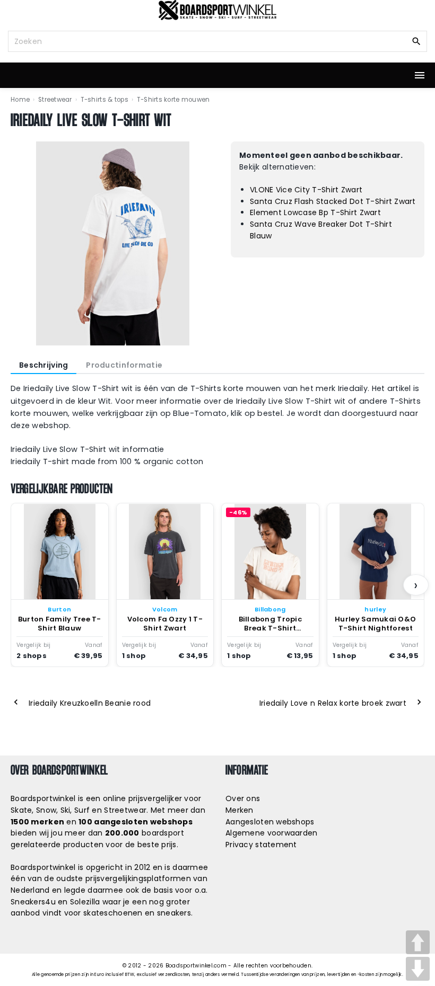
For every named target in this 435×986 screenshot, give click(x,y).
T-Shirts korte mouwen (173, 99)
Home (20, 99)
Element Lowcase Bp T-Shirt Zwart (315, 212)
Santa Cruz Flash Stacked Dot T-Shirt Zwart (333, 201)
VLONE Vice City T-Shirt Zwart (306, 189)
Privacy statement (261, 844)
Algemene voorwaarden (271, 833)
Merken (239, 810)
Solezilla (85, 901)
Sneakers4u (33, 901)
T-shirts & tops (104, 99)
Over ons (242, 798)
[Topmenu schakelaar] (419, 75)
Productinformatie (124, 365)
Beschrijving (43, 365)
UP (418, 942)
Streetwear (55, 99)
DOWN (418, 969)
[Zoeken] (416, 41)
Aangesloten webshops (270, 821)
